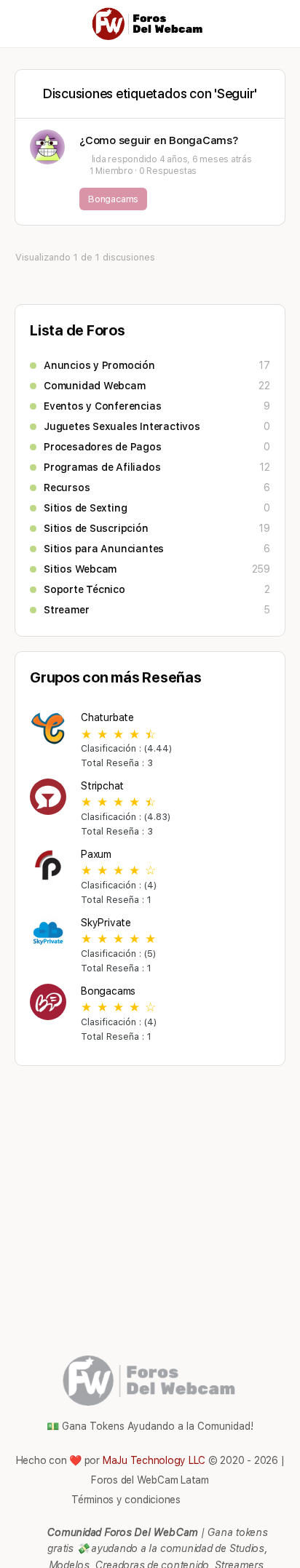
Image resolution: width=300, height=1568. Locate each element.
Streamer (66, 610)
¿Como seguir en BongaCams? (158, 140)
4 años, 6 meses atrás (205, 159)
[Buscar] (273, 23)
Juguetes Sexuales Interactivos (122, 426)
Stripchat (102, 786)
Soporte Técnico (84, 589)
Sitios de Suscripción (96, 528)
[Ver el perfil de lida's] (47, 147)
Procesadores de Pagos (103, 447)
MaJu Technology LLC (154, 1460)
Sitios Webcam (80, 569)
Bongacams (113, 199)
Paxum (96, 854)
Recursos (67, 487)
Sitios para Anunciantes (104, 548)
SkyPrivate (106, 922)
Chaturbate (107, 717)
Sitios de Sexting (85, 508)
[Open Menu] (23, 23)
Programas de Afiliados (102, 467)
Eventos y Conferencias (102, 406)
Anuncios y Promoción (99, 365)
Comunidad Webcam (95, 385)
